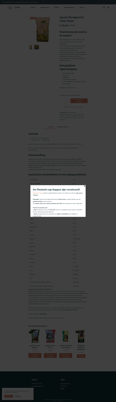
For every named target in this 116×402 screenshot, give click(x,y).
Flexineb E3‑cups (37, 193)
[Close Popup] (85, 186)
